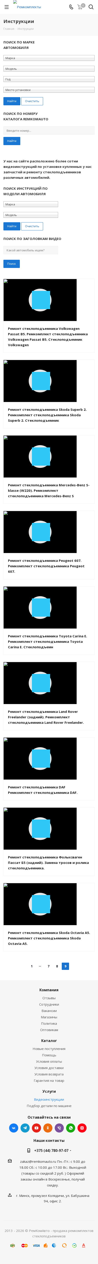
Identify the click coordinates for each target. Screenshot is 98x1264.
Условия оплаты (49, 1061)
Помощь (49, 1055)
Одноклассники (47, 1128)
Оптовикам (49, 1029)
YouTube (36, 1128)
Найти (11, 141)
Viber (59, 1128)
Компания (49, 989)
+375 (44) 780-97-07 (51, 1150)
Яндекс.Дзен (82, 1128)
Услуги (49, 1091)
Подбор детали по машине (49, 1105)
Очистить (32, 101)
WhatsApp (70, 1128)
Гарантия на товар (49, 1080)
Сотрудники (49, 1004)
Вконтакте (13, 1128)
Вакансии (49, 1010)
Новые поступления (49, 1048)
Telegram (25, 1128)
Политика (49, 1023)
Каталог (49, 1040)
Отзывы (49, 998)
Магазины (49, 1017)
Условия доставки (49, 1067)
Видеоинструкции (49, 1099)
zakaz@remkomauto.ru (38, 1161)
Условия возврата (49, 1074)
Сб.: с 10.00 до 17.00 (45, 1167)
